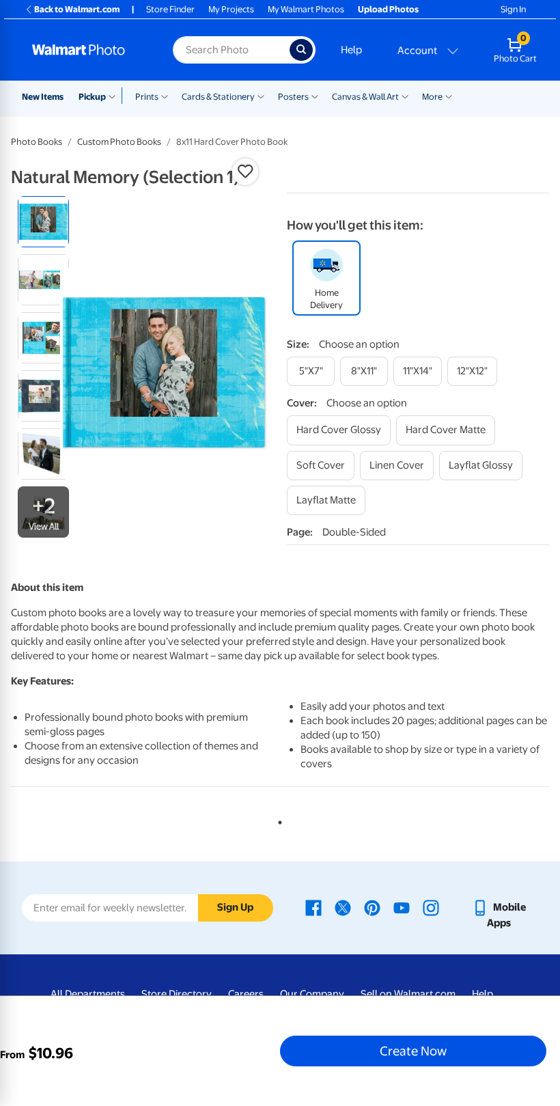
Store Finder (170, 9)
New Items (43, 97)
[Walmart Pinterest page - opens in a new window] (372, 907)
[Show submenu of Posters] (315, 95)
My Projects (231, 9)
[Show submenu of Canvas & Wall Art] (405, 95)
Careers (246, 994)
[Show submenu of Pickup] (115, 95)
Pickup (92, 97)
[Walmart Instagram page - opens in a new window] (431, 907)
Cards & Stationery (218, 97)
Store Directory (176, 994)
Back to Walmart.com (77, 9)
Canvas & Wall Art (365, 97)
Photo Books (36, 142)
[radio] (43, 221)
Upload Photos (388, 9)
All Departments (88, 994)
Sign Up (235, 907)
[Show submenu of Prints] (164, 95)
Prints (146, 97)
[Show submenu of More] (449, 95)
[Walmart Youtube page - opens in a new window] (401, 907)
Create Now (413, 1050)
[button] (245, 171)
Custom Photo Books (119, 142)
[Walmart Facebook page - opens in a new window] (313, 907)
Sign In (513, 9)
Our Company (312, 994)
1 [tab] (277, 820)
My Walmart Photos (306, 9)
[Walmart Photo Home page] (87, 50)
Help (351, 50)
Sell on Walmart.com (408, 994)
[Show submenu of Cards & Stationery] (261, 95)
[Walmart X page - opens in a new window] (343, 907)
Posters (293, 97)
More (432, 97)
